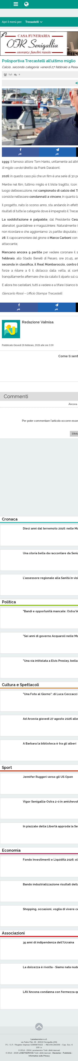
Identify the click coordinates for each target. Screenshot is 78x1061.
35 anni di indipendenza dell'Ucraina (48, 942)
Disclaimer (56, 1053)
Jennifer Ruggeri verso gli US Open (48, 777)
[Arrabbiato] (19, 368)
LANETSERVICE (26, 1053)
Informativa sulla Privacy (39, 1056)
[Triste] (57, 368)
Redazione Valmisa (38, 322)
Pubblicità (67, 1053)
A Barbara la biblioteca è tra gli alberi (49, 743)
